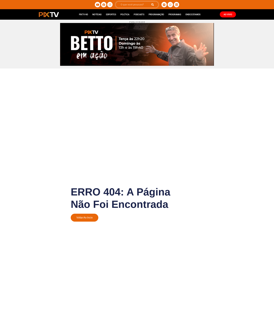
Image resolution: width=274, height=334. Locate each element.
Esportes (111, 14)
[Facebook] (103, 4)
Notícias (96, 14)
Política (124, 14)
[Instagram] (110, 4)
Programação (156, 14)
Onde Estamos (192, 14)
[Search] (152, 4)
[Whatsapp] (170, 4)
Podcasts (139, 14)
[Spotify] (164, 4)
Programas (174, 14)
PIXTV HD (83, 14)
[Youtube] (97, 4)
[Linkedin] (176, 4)
